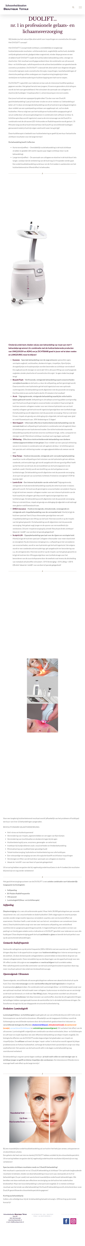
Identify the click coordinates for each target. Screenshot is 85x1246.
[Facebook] (66, 1221)
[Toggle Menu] (80, 7)
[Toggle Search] (73, 7)
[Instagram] (73, 1221)
